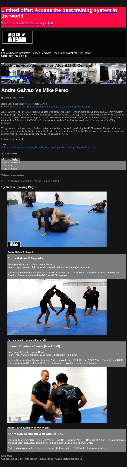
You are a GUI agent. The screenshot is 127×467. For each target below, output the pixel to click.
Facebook (6, 159)
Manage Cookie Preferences (61, 458)
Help (20, 458)
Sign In (23, 55)
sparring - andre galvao (83, 147)
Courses (35, 53)
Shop (62, 53)
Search (14, 53)
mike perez (44, 147)
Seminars (46, 53)
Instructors (24, 53)
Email (17, 159)
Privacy (34, 458)
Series (55, 53)
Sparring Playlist (9, 98)
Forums (5, 53)
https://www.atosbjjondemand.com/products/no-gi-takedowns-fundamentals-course (49, 106)
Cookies (42, 458)
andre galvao (7, 147)
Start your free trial (10, 77)
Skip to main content (11, 2)
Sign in (87, 53)
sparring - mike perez (60, 147)
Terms (26, 458)
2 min (18, 147)
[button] (3, 50)
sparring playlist (29, 147)
